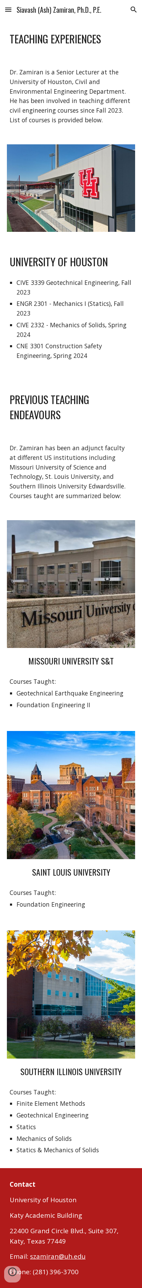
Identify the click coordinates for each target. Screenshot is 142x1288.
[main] (71, 38)
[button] (8, 9)
